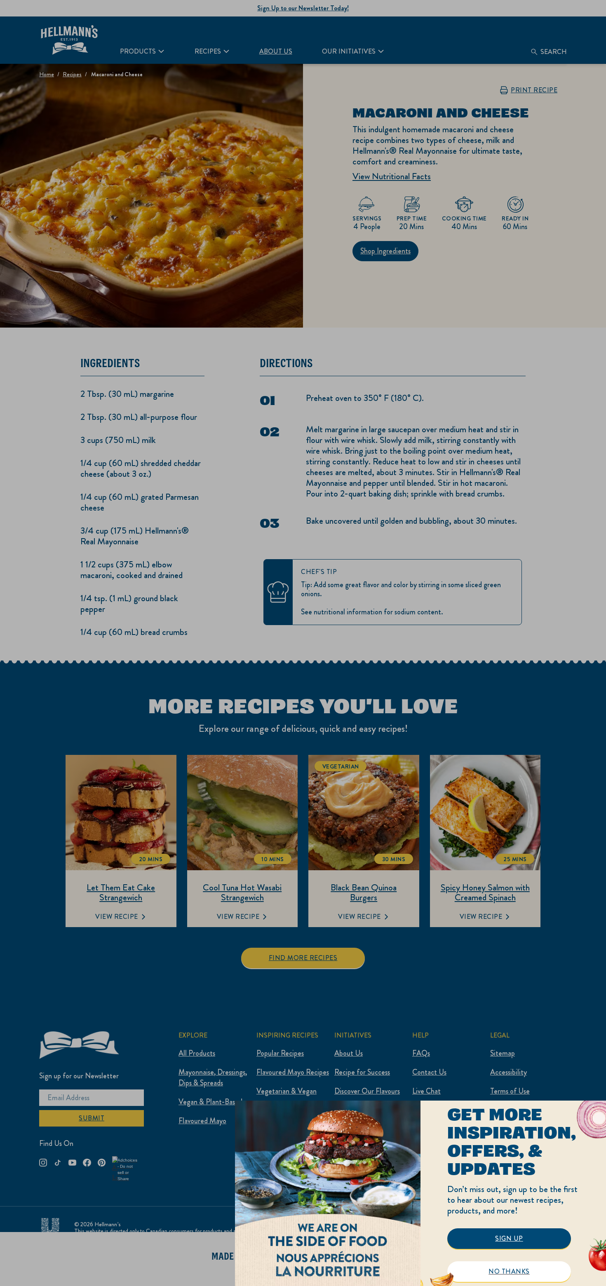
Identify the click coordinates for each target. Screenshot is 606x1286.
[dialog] (420, 1193)
